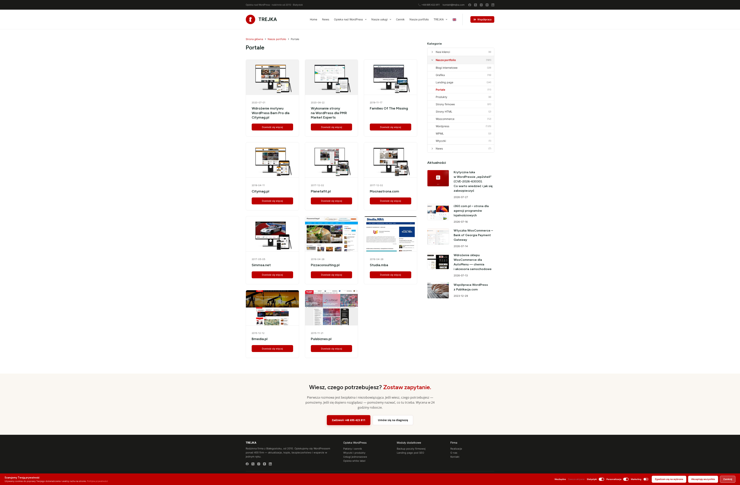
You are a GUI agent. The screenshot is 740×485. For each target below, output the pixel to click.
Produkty (441, 97)
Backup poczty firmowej (411, 448)
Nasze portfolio (419, 19)
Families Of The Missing (389, 108)
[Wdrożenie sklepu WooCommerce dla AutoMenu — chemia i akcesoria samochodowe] (438, 261)
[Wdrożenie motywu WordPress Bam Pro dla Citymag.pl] (272, 77)
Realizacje (456, 448)
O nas (453, 452)
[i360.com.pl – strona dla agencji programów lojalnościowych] (438, 212)
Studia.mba (379, 265)
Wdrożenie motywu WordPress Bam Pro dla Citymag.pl (270, 113)
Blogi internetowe (446, 67)
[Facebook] (469, 4)
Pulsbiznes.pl (321, 339)
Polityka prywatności (97, 481)
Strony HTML (444, 111)
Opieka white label (354, 460)
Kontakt (454, 456)
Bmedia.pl (259, 339)
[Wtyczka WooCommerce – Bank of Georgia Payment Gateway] (438, 236)
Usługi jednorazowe (355, 456)
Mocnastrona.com (384, 191)
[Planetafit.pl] (331, 160)
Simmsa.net (261, 265)
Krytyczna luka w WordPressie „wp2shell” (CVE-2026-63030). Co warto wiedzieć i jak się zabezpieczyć (473, 181)
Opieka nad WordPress (348, 19)
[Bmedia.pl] (272, 307)
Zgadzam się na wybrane (669, 479)
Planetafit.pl (321, 191)
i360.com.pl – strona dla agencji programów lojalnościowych (471, 210)
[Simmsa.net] (272, 234)
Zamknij (727, 479)
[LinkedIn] (492, 4)
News (325, 19)
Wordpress (442, 126)
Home (313, 19)
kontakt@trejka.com (453, 4)
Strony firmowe (445, 104)
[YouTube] (487, 4)
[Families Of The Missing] (390, 77)
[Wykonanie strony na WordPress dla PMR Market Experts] (331, 77)
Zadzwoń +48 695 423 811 (348, 420)
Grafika (440, 75)
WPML (440, 133)
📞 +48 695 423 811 (429, 4)
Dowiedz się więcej (273, 128)
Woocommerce (445, 118)
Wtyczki (441, 140)
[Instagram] (481, 4)
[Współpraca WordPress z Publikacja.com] (438, 290)
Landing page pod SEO (410, 452)
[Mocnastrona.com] (390, 160)
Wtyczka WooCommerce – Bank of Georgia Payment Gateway (473, 235)
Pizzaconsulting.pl (325, 265)
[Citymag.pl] (272, 160)
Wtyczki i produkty (354, 452)
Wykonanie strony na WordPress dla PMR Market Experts (329, 113)
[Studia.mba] (390, 234)
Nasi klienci (443, 52)
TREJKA (267, 19)
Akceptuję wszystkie (703, 479)
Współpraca (484, 19)
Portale (440, 89)
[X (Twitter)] (475, 4)
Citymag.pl (260, 191)
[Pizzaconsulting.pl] (331, 234)
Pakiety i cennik (352, 448)
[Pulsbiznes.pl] (331, 307)
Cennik (400, 19)
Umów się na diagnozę (393, 420)
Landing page (444, 82)
